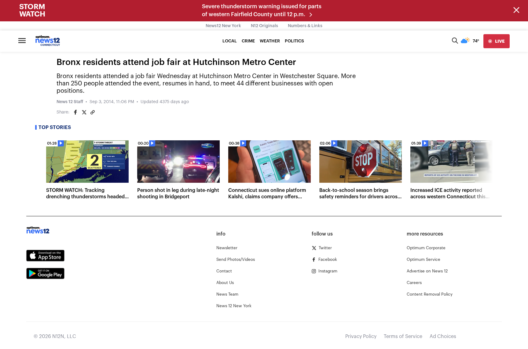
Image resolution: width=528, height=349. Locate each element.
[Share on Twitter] (84, 112)
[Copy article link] (92, 112)
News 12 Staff (70, 102)
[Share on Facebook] (75, 112)
